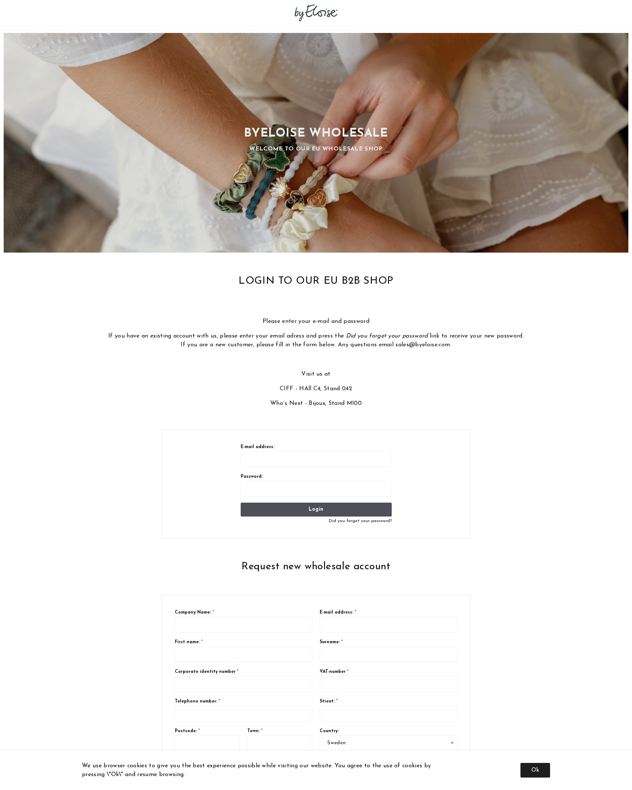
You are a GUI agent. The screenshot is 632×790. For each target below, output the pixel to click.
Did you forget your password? (360, 521)
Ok (535, 770)
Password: (252, 476)
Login (316, 509)
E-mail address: (257, 447)
